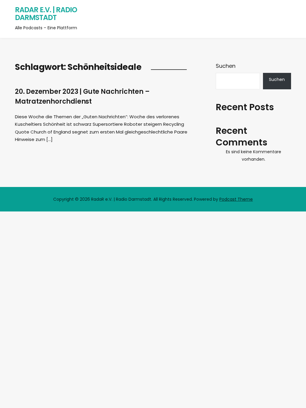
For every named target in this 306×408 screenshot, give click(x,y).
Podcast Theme (236, 199)
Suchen (225, 66)
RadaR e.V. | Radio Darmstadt (46, 13)
